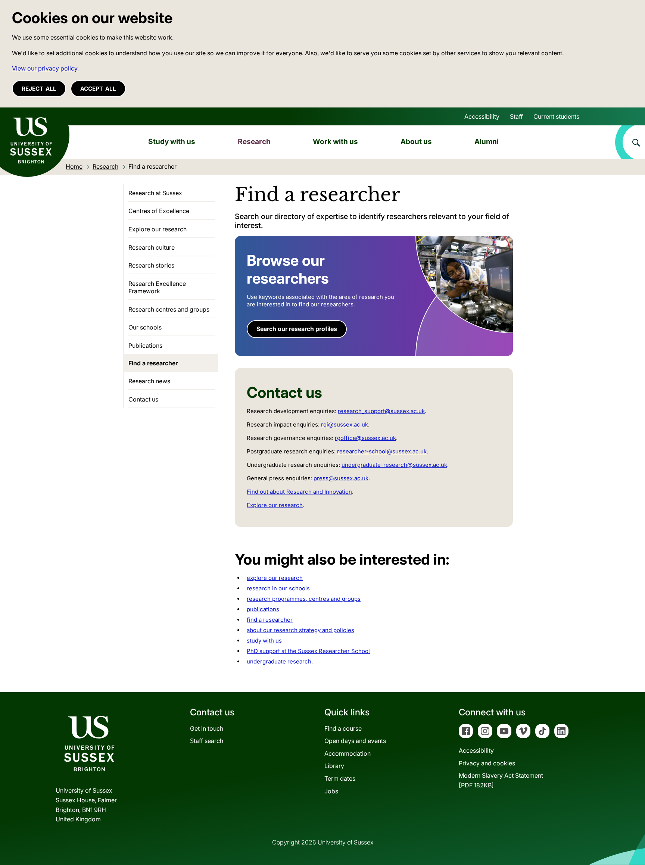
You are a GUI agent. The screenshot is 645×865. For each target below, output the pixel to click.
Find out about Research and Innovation (299, 491)
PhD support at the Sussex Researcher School (308, 651)
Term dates (339, 778)
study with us (264, 640)
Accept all (98, 88)
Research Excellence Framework (157, 287)
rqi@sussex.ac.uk (344, 424)
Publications (145, 345)
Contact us (143, 399)
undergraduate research (279, 661)
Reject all (39, 88)
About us (416, 141)
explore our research (275, 577)
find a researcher (270, 619)
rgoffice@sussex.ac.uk (365, 437)
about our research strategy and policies (300, 630)
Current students (556, 116)
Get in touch (206, 728)
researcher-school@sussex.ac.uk (382, 451)
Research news (149, 381)
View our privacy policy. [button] (45, 68)
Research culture (151, 247)
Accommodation (347, 753)
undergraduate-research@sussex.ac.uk (394, 464)
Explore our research (275, 505)
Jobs (331, 791)
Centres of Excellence (158, 211)
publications (263, 609)
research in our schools (278, 588)
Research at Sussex (155, 193)
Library (334, 765)
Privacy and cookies (487, 763)
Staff (516, 116)
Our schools (145, 327)
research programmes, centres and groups (304, 598)
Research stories (151, 265)
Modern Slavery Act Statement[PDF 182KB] (501, 780)
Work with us (335, 141)
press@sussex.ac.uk (341, 478)
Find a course (343, 728)
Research (254, 141)
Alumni (486, 141)
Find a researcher (153, 363)
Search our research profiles (296, 328)
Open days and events (355, 740)
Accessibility (481, 116)
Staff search (206, 740)
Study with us (171, 141)
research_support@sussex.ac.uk (381, 411)
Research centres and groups (168, 309)
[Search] (630, 142)
